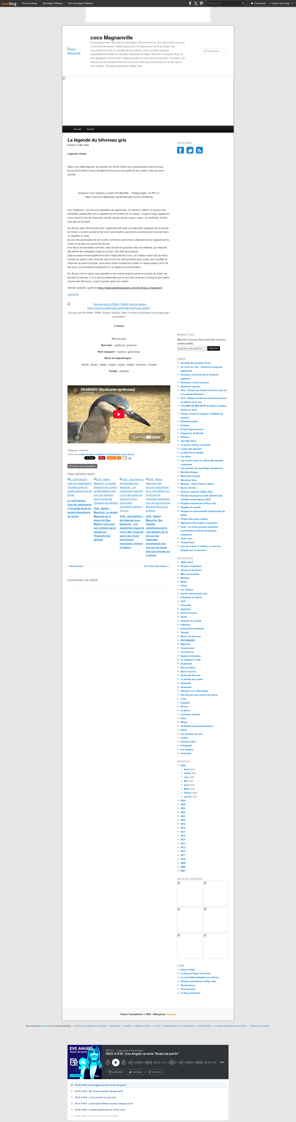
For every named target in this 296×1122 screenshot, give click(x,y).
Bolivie (184, 706)
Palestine (185, 624)
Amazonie (186, 753)
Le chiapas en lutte (191, 659)
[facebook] (190, 3)
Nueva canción (188, 487)
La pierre (185, 710)
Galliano (185, 437)
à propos (157, 1072)
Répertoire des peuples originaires (199, 522)
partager (137, 1072)
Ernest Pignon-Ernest (192, 429)
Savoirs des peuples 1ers (194, 593)
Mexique (185, 577)
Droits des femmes (190, 675)
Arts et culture (188, 667)
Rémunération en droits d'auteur (180, 1025)
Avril (186, 785)
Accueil (77, 129)
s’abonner (117, 1072)
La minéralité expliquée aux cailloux (200, 977)
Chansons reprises (190, 386)
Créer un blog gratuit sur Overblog (90, 1025)
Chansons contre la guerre (195, 382)
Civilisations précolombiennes (197, 726)
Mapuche (185, 644)
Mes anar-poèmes (190, 573)
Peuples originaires (191, 566)
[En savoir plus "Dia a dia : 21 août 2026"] (189, 905)
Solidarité (186, 683)
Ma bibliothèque (189, 472)
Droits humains (189, 612)
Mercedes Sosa (189, 480)
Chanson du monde (191, 620)
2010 (183, 859)
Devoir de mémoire (191, 636)
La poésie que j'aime (191, 679)
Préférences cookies (259, 1025)
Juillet (187, 773)
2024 (183, 804)
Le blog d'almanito (190, 992)
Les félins (186, 456)
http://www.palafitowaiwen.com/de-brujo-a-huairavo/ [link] (130, 287)
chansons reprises (190, 714)
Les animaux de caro (192, 733)
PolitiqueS (186, 745)
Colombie (186, 605)
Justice (184, 737)
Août (186, 769)
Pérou (184, 585)
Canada (184, 632)
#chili (81, 454)
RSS (199, 150)
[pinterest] (201, 3)
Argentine (186, 609)
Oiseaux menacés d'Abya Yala (196, 491)
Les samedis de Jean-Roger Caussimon (202, 468)
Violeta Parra (187, 542)
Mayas (184, 722)
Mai (186, 781)
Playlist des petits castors (194, 518)
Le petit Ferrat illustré (192, 452)
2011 (183, 855)
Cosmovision (188, 648)
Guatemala (186, 663)
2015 (183, 839)
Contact (90, 129)
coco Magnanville (111, 37)
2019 (183, 823)
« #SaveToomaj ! (75, 566)
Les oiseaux (187, 589)
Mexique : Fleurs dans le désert (197, 483)
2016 (183, 835)
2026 (183, 765)
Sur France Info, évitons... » (157, 566)
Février (187, 792)
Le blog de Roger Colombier (196, 973)
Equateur (185, 702)
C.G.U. (158, 1025)
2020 (183, 819)
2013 (183, 847)
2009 (183, 863)
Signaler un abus (143, 1025)
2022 (183, 812)
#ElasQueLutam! (189, 421)
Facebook (180, 150)
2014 (183, 843)
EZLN (183, 729)
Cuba (183, 718)
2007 (183, 870)
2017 (183, 831)
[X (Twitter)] (196, 3)
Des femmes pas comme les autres (199, 694)
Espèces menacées (191, 655)
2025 (183, 800)
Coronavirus (187, 651)
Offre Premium (205, 1025)
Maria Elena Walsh (190, 476)
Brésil (184, 581)
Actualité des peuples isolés (195, 362)
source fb (72, 294)
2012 (183, 851)
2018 (183, 827)
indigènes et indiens (191, 597)
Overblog (171, 1014)
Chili (183, 601)
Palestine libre (188, 741)
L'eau (183, 698)
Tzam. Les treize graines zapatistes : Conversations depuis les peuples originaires (200, 530)
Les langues (187, 749)
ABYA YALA (187, 562)
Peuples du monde (191, 507)
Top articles (115, 1025)
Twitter (190, 150)
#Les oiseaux (127, 454)
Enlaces (185, 425)
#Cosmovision (113, 454)
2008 (183, 866)
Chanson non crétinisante (194, 690)
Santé (184, 616)
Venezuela (186, 687)
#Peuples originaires (95, 454)
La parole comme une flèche (196, 444)
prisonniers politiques (192, 628)
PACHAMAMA (188, 640)
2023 (183, 808)
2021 (183, 816)
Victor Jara (186, 538)
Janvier (188, 796)
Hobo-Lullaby (188, 969)
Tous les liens (188, 989)
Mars (186, 788)
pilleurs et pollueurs (191, 570)
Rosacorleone (188, 985)
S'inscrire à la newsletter (82, 466)
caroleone (45, 1025)
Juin (186, 777)
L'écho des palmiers (191, 448)
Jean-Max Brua (188, 440)
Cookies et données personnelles (230, 1025)
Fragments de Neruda (192, 433)
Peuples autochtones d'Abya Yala (198, 503)
